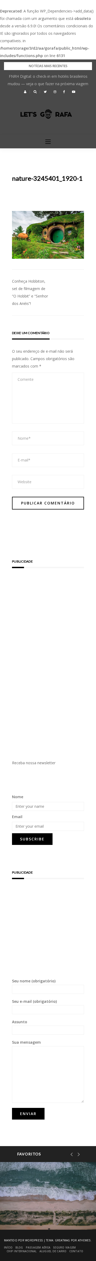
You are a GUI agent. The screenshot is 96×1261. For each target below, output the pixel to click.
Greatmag (62, 1240)
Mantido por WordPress (23, 1240)
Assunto (19, 1021)
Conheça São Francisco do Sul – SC (45, 1212)
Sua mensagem (26, 1042)
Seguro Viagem (64, 1247)
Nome (17, 796)
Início (8, 1247)
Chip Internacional (22, 1251)
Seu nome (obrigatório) (33, 980)
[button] (25, 91)
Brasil (26, 1194)
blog (19, 1247)
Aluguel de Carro (53, 1251)
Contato (76, 1251)
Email (17, 816)
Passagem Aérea (38, 1247)
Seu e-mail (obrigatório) (34, 1001)
